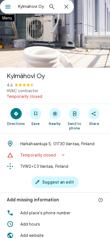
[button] (55, 155)
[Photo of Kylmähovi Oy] (55, 34)
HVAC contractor (22, 90)
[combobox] (31, 6)
